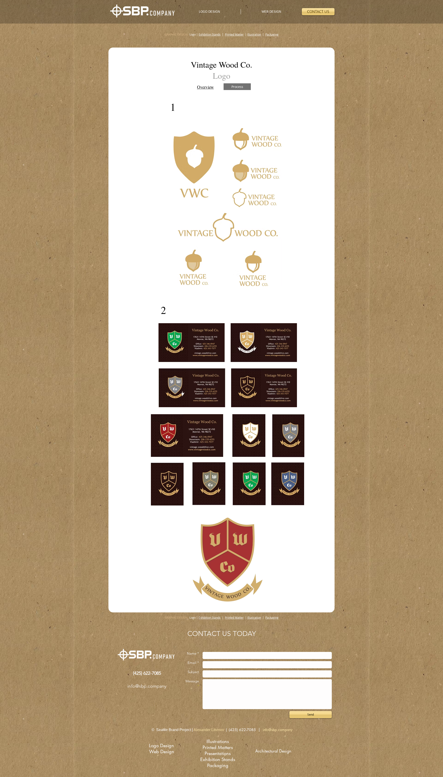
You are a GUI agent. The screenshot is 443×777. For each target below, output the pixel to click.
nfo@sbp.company (278, 729)
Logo (192, 34)
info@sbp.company (146, 686)
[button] (237, 86)
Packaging (271, 34)
